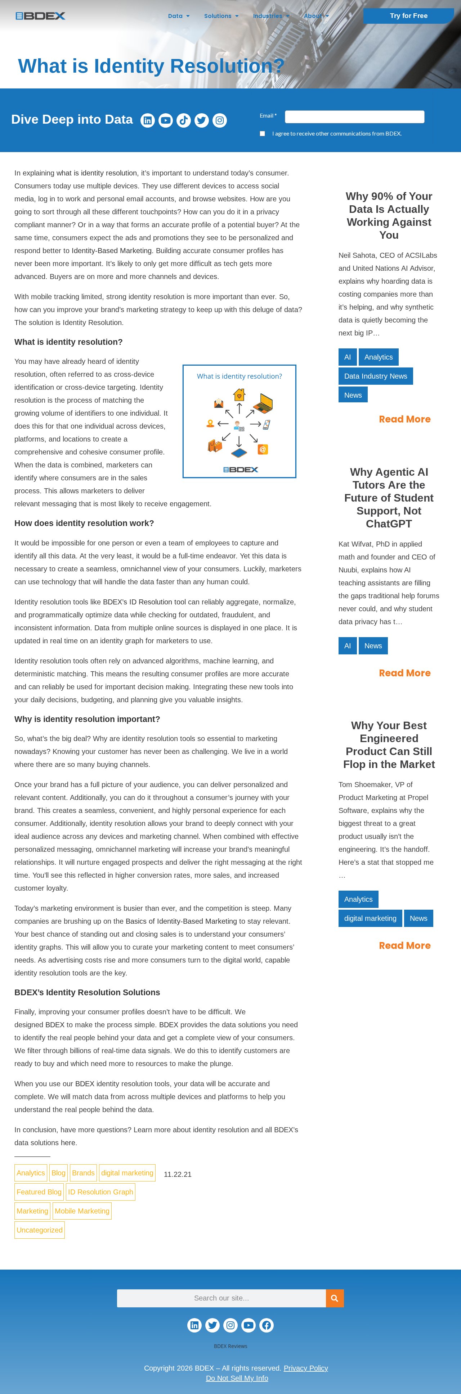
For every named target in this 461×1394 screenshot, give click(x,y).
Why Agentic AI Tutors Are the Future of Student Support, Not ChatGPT (389, 498)
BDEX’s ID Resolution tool (144, 602)
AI (347, 357)
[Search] (335, 1298)
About (313, 16)
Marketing (32, 1211)
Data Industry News (375, 376)
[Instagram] (219, 120)
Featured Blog (39, 1192)
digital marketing (127, 1173)
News (353, 395)
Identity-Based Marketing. (113, 251)
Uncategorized (40, 1230)
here (68, 1143)
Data (175, 16)
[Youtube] (165, 120)
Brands (83, 1173)
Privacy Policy (306, 1368)
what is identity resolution (97, 173)
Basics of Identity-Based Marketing (181, 921)
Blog (59, 1173)
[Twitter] (201, 120)
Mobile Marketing (82, 1211)
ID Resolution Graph (100, 1192)
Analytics (31, 1173)
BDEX (54, 1025)
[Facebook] (266, 1325)
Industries (267, 16)
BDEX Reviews (230, 1346)
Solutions (218, 16)
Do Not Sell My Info (237, 1378)
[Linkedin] (147, 120)
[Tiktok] (183, 120)
